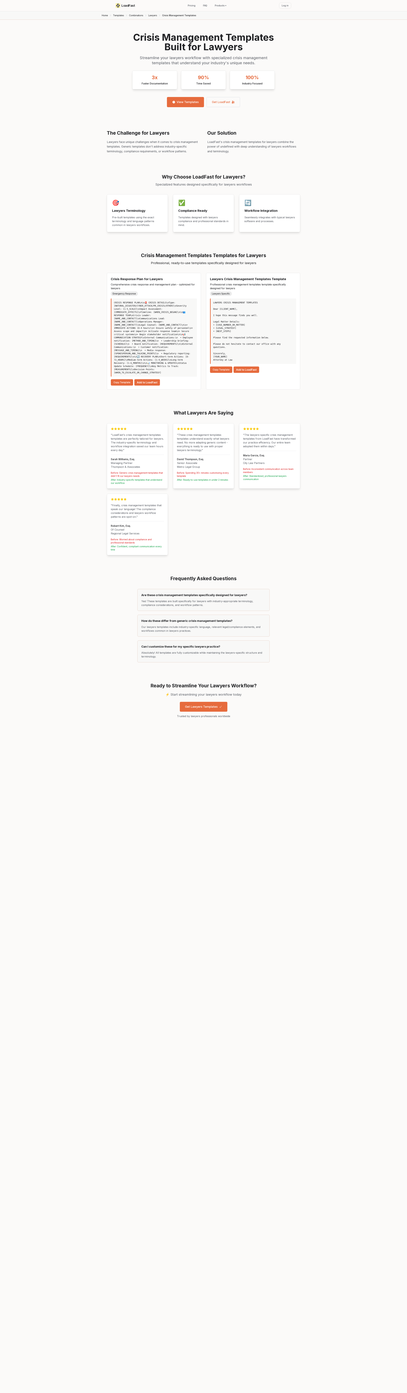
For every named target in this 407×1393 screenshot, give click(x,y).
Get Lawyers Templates (201, 706)
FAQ (205, 5)
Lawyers (152, 15)
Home (105, 15)
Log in (285, 5)
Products (220, 5)
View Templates (188, 102)
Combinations (136, 15)
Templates (118, 15)
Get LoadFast (221, 102)
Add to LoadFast (147, 382)
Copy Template (122, 382)
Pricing (191, 5)
